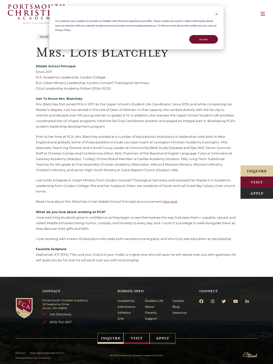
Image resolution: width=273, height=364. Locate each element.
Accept (203, 39)
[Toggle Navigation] (262, 13)
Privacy (20, 353)
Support (151, 318)
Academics (126, 301)
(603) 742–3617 (60, 322)
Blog (175, 307)
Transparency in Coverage (33, 358)
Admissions (126, 307)
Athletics (124, 312)
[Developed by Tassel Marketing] (250, 355)
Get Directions (60, 314)
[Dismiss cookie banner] (216, 14)
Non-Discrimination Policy (47, 353)
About (149, 307)
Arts (121, 318)
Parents (151, 312)
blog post (170, 201)
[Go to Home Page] (24, 304)
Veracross (179, 312)
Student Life (154, 301)
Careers (178, 301)
